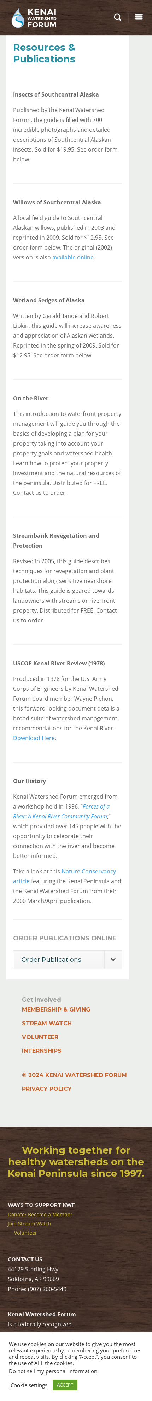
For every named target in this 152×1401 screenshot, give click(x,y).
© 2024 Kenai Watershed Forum (74, 1075)
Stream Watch (47, 1023)
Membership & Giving (56, 1009)
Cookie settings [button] (29, 1385)
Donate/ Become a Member (40, 1214)
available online (73, 257)
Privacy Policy (47, 1089)
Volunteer (40, 1037)
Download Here (34, 738)
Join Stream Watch (29, 1223)
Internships (42, 1050)
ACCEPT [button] (65, 1385)
